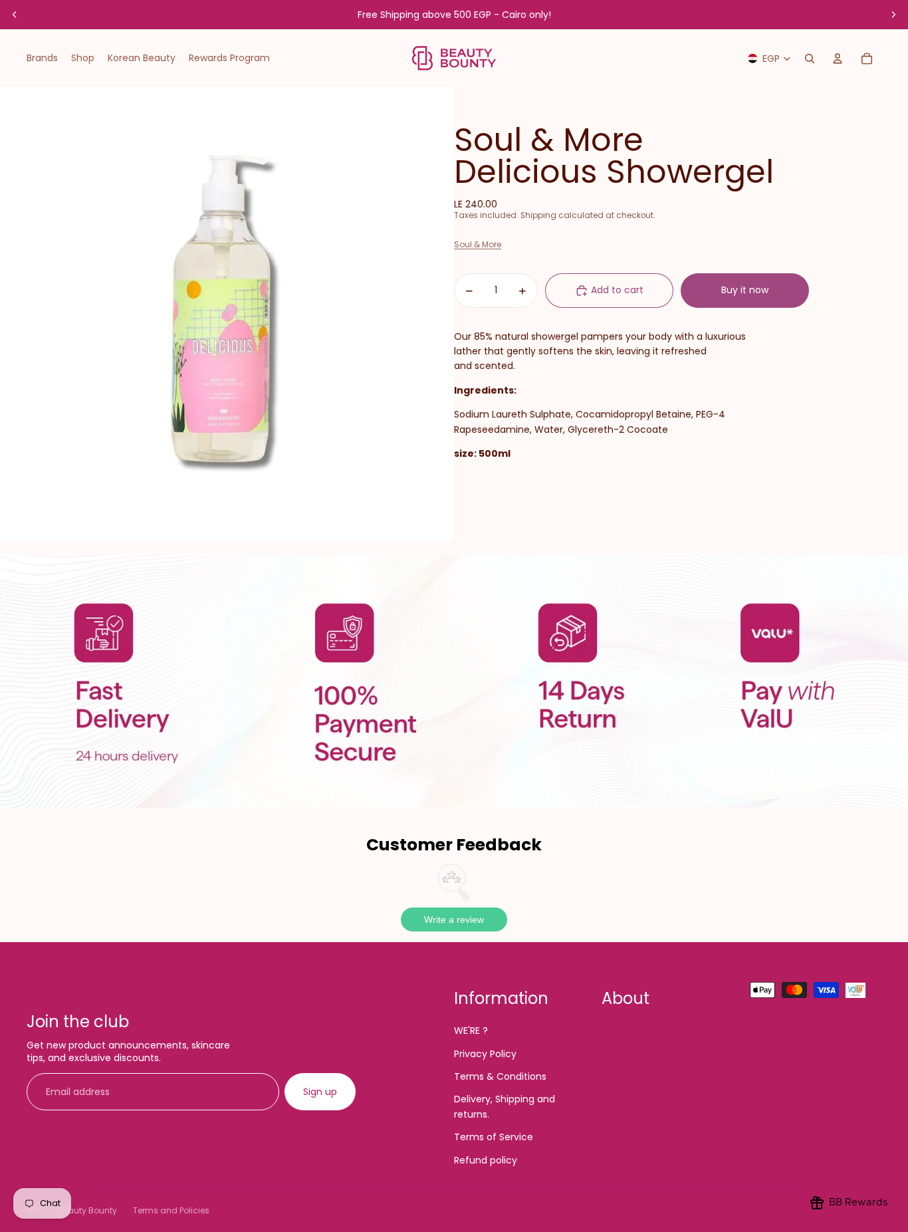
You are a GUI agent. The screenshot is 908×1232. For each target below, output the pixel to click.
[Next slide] (893, 14)
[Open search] (809, 58)
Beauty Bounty (87, 1210)
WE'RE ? (471, 1030)
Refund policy (485, 1160)
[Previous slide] (14, 14)
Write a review (454, 919)
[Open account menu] (837, 58)
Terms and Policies (171, 1210)
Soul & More (477, 245)
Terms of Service (493, 1137)
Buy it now (744, 290)
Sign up (320, 1091)
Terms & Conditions (500, 1076)
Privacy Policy (485, 1053)
